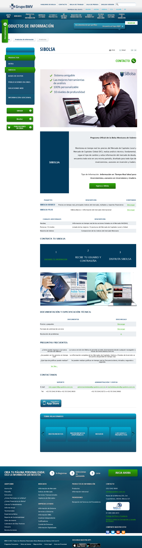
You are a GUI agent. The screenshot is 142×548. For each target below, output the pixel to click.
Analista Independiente (46, 518)
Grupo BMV (17, 4)
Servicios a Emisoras (45, 511)
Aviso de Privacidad (60, 544)
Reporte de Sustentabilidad (14, 517)
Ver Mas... (54, 366)
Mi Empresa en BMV (64, 16)
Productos (13, 58)
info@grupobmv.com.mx (115, 492)
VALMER (118, 9)
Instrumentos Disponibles (77, 434)
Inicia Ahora (123, 473)
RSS (123, 532)
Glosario (7, 527)
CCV (111, 9)
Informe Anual (9, 508)
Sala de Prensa (92, 4)
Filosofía (7, 492)
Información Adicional (19, 98)
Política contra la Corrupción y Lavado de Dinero (121, 520)
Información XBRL (44, 515)
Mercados (18, 16)
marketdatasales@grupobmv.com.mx (121, 387)
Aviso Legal (48, 544)
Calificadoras (43, 521)
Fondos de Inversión (121, 16)
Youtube (118, 532)
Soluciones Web (15, 88)
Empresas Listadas (41, 16)
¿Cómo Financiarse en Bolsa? (15, 501)
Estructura (8, 495)
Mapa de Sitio (37, 544)
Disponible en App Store (51, 403)
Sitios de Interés (10, 520)
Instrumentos (55, 434)
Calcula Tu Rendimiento (13, 504)
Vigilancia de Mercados (46, 498)
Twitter (113, 532)
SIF (125, 9)
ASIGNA (96, 9)
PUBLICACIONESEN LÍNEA (20, 127)
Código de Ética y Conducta (116, 516)
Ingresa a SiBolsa (102, 186)
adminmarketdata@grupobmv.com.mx (92, 387)
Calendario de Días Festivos (14, 524)
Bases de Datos (15, 76)
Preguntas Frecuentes (11, 544)
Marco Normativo (89, 16)
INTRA (11, 64)
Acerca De (8, 488)
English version (107, 4)
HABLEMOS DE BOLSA (48, 4)
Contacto (63, 4)
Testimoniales (9, 511)
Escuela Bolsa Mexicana (100, 16)
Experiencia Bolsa (10, 514)
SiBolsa (12, 70)
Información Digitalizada (47, 527)
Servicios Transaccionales (47, 495)
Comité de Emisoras (45, 524)
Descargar (131, 205)
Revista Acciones (10, 530)
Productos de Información (30, 16)
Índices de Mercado (45, 492)
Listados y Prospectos (53, 16)
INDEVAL (104, 9)
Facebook (107, 532)
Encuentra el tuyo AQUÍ (112, 26)
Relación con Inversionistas (76, 16)
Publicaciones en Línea (19, 82)
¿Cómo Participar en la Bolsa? (15, 498)
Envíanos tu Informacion (55, 259)
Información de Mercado (47, 488)
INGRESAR (131, 23)
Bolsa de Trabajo (76, 4)
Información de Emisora (47, 508)
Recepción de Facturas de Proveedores (86, 502)
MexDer (88, 9)
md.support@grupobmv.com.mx (61, 387)
